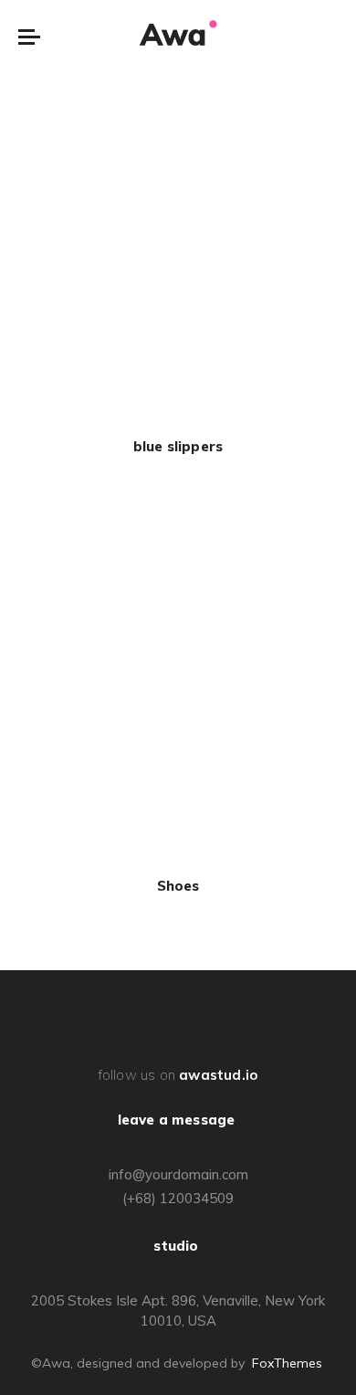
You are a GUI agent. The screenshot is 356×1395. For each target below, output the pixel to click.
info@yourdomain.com (178, 1174)
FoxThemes (287, 1363)
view (178, 257)
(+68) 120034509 (178, 1198)
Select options (178, 228)
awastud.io (218, 1074)
